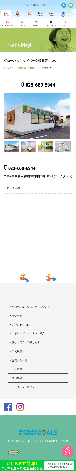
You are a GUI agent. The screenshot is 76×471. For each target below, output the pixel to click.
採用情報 (17, 378)
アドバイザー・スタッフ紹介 (28, 333)
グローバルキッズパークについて (31, 306)
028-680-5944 (40, 85)
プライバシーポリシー (24, 386)
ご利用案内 (18, 351)
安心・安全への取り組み (26, 342)
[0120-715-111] (63, 5)
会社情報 (17, 369)
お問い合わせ (19, 360)
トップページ (10, 68)
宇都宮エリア (34, 68)
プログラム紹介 (21, 324)
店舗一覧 (22, 68)
